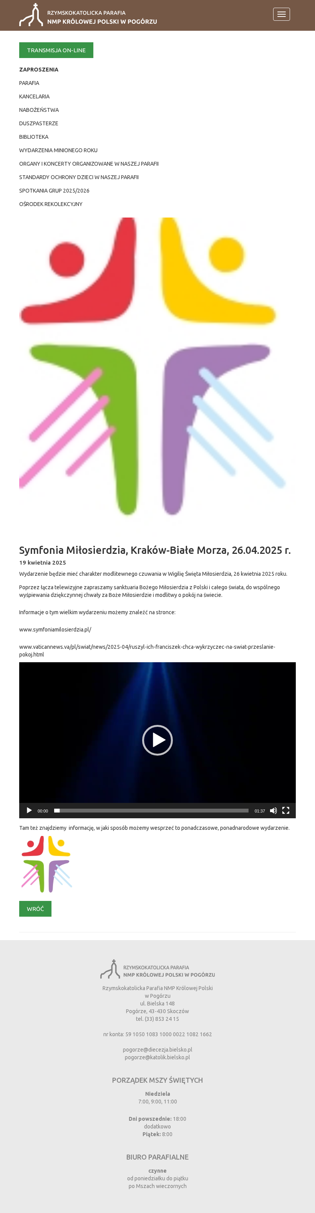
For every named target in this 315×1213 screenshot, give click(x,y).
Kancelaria (34, 96)
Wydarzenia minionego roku (58, 150)
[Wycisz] (273, 810)
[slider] (151, 811)
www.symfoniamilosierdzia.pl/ (55, 629)
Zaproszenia (38, 69)
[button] (157, 740)
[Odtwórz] (29, 810)
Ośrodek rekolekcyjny (51, 204)
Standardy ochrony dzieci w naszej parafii (79, 177)
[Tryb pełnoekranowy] (286, 810)
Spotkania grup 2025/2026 (54, 191)
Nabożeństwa (39, 110)
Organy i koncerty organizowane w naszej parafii (89, 164)
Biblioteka (33, 137)
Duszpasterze (38, 123)
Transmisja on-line (56, 50)
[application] (157, 740)
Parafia (29, 83)
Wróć (35, 909)
